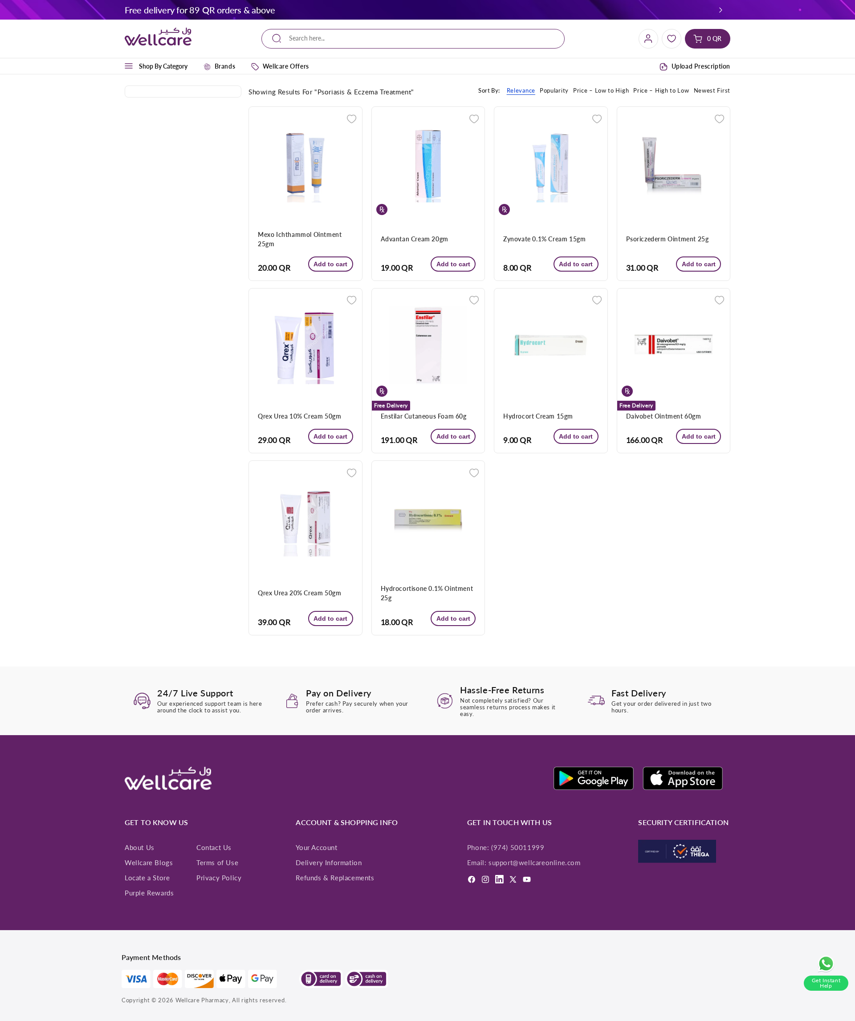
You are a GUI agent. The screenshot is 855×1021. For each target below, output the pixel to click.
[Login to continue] (351, 118)
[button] (721, 9)
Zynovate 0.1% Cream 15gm (544, 239)
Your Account (316, 847)
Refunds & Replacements (335, 878)
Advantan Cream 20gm (414, 239)
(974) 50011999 (517, 847)
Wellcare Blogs (149, 862)
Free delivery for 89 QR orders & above (200, 9)
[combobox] (413, 38)
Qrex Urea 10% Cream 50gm (299, 416)
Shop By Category (163, 66)
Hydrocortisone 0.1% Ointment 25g (427, 593)
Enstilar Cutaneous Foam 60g (424, 416)
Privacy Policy (218, 878)
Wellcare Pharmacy (202, 1000)
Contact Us (214, 847)
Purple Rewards (149, 893)
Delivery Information (329, 862)
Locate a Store (147, 878)
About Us (140, 847)
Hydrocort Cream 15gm (538, 416)
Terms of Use (217, 862)
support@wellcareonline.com (535, 862)
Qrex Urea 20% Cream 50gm (299, 593)
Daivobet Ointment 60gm (663, 416)
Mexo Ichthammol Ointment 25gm (300, 239)
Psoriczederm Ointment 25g (667, 239)
